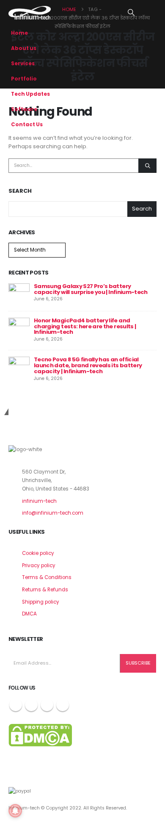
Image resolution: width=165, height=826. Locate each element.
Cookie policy (38, 553)
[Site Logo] (29, 12)
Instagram (47, 704)
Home (19, 33)
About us (23, 48)
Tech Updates (30, 94)
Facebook (15, 704)
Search (20, 191)
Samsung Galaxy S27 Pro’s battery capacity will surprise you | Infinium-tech (91, 289)
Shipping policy (40, 602)
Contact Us (27, 124)
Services (23, 63)
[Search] (147, 165)
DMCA (29, 613)
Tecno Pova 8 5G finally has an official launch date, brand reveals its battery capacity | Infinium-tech (88, 365)
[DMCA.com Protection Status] (40, 734)
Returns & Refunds (45, 589)
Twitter (31, 704)
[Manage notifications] (15, 811)
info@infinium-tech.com (52, 513)
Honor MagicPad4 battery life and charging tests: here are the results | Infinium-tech (85, 326)
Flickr (62, 704)
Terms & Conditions (47, 577)
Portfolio (24, 78)
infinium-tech (39, 501)
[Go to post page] (19, 293)
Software (24, 109)
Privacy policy (38, 565)
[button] (131, 12)
